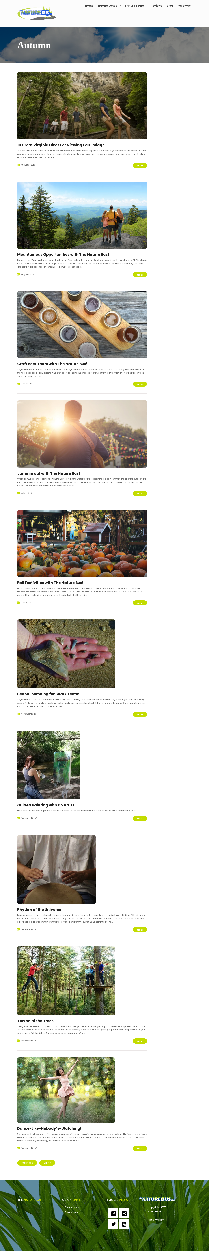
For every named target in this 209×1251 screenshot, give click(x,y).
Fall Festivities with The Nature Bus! (50, 582)
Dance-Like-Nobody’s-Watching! (49, 1128)
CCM (161, 1220)
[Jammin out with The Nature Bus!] (82, 433)
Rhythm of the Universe (39, 909)
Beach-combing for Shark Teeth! (48, 693)
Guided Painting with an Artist (45, 805)
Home (89, 5)
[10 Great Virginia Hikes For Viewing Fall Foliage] (82, 105)
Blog (170, 5)
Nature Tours (134, 5)
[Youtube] (124, 1224)
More (140, 165)
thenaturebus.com (157, 1211)
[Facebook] (114, 1213)
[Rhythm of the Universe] (56, 869)
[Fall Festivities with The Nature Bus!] (82, 543)
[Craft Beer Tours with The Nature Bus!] (82, 324)
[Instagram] (124, 1213)
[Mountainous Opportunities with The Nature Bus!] (82, 215)
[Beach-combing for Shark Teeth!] (66, 653)
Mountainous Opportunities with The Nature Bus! (63, 254)
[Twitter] (114, 1224)
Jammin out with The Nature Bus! (48, 473)
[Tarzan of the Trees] (66, 980)
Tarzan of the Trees (35, 1020)
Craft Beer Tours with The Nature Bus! (52, 363)
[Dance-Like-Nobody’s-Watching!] (66, 1090)
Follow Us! (185, 5)
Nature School (108, 5)
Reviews (156, 5)
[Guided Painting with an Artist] (48, 765)
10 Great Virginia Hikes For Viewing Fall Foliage (61, 145)
